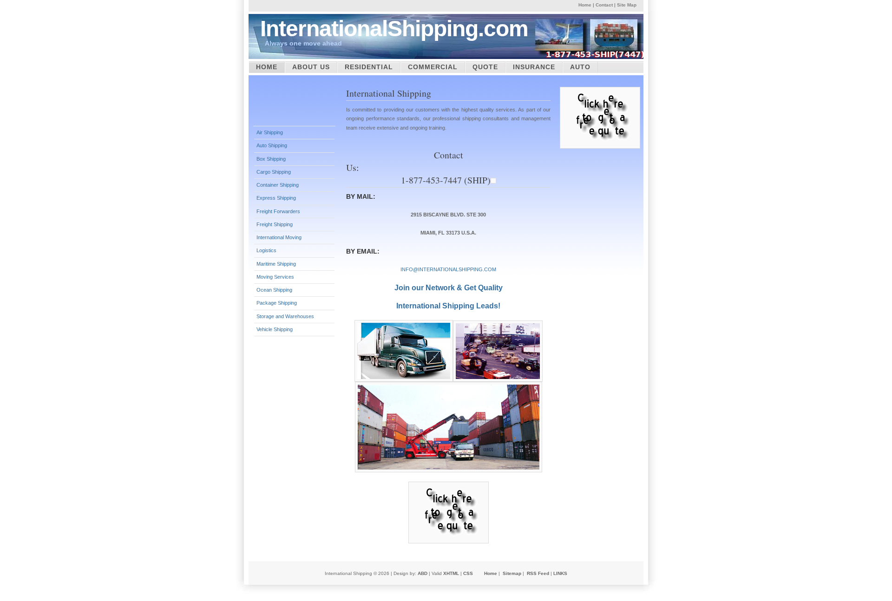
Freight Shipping (274, 224)
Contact (604, 4)
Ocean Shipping (274, 290)
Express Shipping (276, 198)
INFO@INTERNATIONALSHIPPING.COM (448, 269)
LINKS (560, 573)
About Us (311, 67)
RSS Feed (538, 573)
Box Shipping (271, 159)
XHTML (451, 573)
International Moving (279, 237)
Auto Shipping (271, 145)
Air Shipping (269, 132)
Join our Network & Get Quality (448, 288)
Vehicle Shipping (274, 329)
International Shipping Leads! (448, 306)
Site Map (626, 4)
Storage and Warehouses (285, 316)
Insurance (534, 67)
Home (584, 4)
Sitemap (512, 573)
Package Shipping (276, 303)
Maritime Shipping (276, 264)
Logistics (266, 250)
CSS (468, 573)
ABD (422, 573)
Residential (369, 67)
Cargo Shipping (273, 172)
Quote (485, 67)
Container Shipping (277, 185)
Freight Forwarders (278, 211)
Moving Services (275, 277)
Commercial (433, 67)
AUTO (580, 67)
